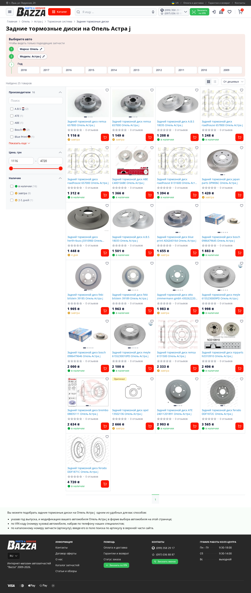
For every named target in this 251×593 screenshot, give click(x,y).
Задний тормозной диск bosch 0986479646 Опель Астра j (86, 354)
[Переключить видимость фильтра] (60, 92)
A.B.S (21, 109)
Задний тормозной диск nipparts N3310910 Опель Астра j (222, 354)
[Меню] (10, 12)
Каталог (62, 11)
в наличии (27, 186)
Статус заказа (112, 559)
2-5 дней (25, 200)
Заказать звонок (167, 561)
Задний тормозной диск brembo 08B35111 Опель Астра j (87, 411)
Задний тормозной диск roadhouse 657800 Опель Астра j (222, 123)
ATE (19, 115)
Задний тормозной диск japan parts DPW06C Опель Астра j (221, 180)
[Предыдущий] (71, 103)
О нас (59, 559)
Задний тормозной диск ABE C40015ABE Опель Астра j (130, 180)
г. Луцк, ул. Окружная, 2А (22, 2)
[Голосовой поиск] (153, 12)
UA (177, 2)
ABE (19, 122)
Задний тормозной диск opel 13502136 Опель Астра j (130, 411)
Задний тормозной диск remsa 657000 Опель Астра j (131, 123)
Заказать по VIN (118, 565)
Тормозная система (59, 21)
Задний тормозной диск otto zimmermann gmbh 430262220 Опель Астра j (176, 296)
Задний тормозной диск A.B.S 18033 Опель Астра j (130, 238)
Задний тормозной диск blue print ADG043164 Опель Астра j (176, 238)
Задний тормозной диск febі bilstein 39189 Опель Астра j (130, 296)
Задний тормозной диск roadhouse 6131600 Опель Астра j (177, 180)
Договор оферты (65, 553)
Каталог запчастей (67, 565)
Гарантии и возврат (219, 2)
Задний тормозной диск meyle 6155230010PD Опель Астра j (131, 354)
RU (11, 556)
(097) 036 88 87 (165, 554)
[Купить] (105, 137)
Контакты (240, 2)
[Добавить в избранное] (107, 90)
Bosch (22, 129)
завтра (24, 193)
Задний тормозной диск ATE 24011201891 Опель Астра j (175, 411)
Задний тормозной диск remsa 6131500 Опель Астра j (176, 354)
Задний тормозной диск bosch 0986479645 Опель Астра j (221, 238)
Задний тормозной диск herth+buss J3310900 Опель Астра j (84, 238)
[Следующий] (105, 103)
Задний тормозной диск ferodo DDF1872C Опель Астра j (221, 411)
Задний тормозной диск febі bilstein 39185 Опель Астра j (85, 296)
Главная (12, 21)
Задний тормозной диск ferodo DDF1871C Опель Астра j (87, 469)
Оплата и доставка (193, 2)
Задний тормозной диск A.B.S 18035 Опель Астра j (175, 123)
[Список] (215, 82)
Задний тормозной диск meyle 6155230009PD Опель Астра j (221, 296)
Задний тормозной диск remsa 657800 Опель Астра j (86, 123)
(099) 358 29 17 (165, 548)
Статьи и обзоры (66, 571)
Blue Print (24, 136)
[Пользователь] (213, 11)
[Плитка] (208, 82)
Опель (26, 21)
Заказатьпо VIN (202, 12)
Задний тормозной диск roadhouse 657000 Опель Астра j (88, 180)
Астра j (38, 21)
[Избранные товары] (230, 11)
